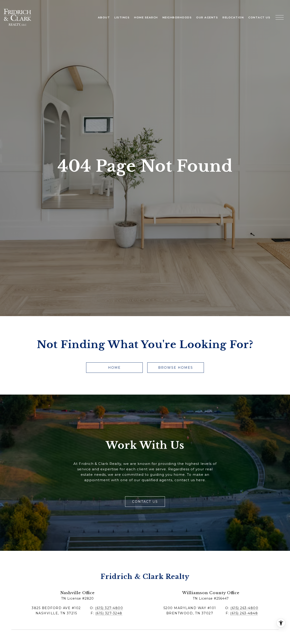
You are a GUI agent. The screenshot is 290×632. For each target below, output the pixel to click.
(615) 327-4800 (109, 608)
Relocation (233, 17)
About (104, 17)
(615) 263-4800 (244, 608)
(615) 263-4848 (244, 613)
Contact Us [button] (145, 502)
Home (114, 368)
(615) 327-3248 (108, 613)
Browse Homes (175, 368)
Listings (122, 17)
